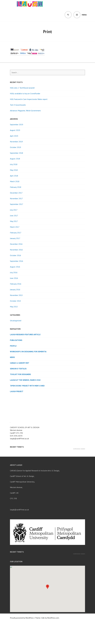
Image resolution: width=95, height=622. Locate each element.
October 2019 (15, 147)
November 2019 (16, 141)
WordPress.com (53, 618)
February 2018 (15, 187)
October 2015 (15, 301)
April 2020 (14, 136)
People (13, 346)
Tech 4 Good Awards (18, 105)
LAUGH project (16, 391)
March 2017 (14, 227)
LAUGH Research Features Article (25, 334)
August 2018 (15, 158)
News (12, 357)
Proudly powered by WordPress (22, 618)
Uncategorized (15, 320)
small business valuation (79, 448)
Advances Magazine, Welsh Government (25, 110)
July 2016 (13, 272)
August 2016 (15, 267)
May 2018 (14, 170)
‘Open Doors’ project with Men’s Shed (27, 386)
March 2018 (14, 181)
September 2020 (16, 124)
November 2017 (16, 198)
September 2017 (16, 204)
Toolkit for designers (20, 374)
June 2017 (14, 215)
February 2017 (15, 232)
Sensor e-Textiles (18, 368)
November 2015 (16, 295)
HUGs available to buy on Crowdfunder (25, 93)
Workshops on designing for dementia (28, 351)
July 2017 (13, 210)
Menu (84, 15)
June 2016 (14, 278)
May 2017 (14, 221)
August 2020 (15, 130)
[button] (47, 587)
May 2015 (14, 306)
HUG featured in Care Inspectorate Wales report (29, 99)
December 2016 (16, 244)
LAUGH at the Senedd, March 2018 (25, 380)
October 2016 (15, 255)
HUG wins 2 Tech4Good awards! (22, 88)
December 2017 (16, 193)
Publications (16, 340)
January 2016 (15, 289)
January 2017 (15, 238)
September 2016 (16, 261)
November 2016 (16, 250)
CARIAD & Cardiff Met (19, 363)
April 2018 (14, 176)
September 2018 (16, 153)
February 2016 (15, 284)
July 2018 (13, 164)
